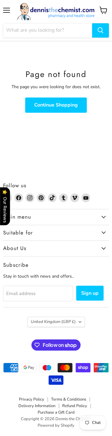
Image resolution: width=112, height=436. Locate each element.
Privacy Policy (31, 399)
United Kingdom (53, 322)
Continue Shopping (56, 105)
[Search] (100, 30)
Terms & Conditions (68, 399)
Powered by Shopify (56, 425)
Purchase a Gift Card (56, 412)
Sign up (90, 293)
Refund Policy (74, 406)
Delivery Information (36, 406)
